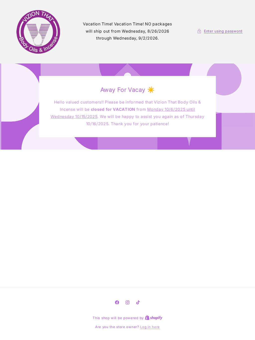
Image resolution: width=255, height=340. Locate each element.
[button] (220, 31)
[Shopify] (153, 318)
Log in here (150, 327)
